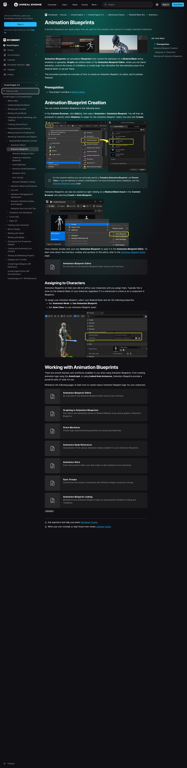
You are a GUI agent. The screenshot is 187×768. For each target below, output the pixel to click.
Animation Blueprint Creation (166, 48)
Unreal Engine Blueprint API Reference (19, 265)
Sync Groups (17, 177)
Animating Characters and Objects (22, 137)
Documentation (64, 15)
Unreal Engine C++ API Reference (22, 278)
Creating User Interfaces (18, 225)
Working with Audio (16, 233)
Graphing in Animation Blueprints (21, 159)
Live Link (14, 190)
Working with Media (16, 237)
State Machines (19, 165)
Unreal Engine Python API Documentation (18, 272)
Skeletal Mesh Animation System (23, 141)
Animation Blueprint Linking (23, 182)
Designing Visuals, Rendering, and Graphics (22, 118)
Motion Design (14, 229)
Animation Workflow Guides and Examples (22, 202)
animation (49, 511)
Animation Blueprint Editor (23, 153)
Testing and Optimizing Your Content (20, 249)
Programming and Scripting (19, 128)
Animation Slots (18, 173)
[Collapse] (6, 137)
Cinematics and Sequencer (20, 212)
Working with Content (17, 109)
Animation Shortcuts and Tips (23, 208)
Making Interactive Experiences (21, 133)
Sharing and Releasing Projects (21, 255)
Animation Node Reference (23, 169)
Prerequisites (163, 44)
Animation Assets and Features (24, 186)
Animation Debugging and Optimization (22, 195)
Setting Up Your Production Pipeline (19, 242)
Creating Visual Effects (17, 124)
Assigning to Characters (165, 52)
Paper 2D (13, 221)
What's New (13, 101)
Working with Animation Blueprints (168, 56)
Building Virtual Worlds (17, 113)
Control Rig (14, 217)
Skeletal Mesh (78, 92)
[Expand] (6, 101)
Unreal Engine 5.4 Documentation (17, 97)
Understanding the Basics (19, 105)
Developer (53, 15)
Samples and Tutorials (17, 259)
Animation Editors (18, 145)
